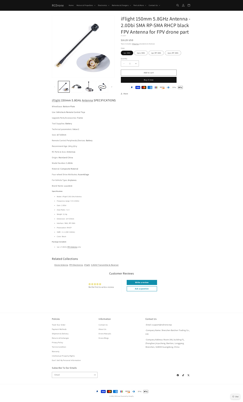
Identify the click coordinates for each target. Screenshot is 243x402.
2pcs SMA (141, 53)
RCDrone (117, 396)
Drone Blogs (104, 338)
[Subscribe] (94, 375)
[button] (85, 5)
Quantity (124, 59)
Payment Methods (59, 329)
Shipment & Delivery (60, 333)
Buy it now (149, 80)
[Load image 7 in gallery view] (102, 87)
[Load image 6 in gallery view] (89, 87)
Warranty (55, 351)
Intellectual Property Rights (63, 356)
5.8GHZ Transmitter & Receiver (105, 265)
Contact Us (103, 325)
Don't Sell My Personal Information (66, 360)
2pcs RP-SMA (173, 53)
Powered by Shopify (127, 396)
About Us (102, 329)
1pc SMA (127, 53)
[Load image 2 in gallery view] (76, 87)
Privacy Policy (57, 342)
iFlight (56, 100)
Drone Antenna (61, 265)
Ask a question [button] (142, 288)
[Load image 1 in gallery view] (64, 87)
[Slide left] (54, 87)
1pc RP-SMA (156, 53)
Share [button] (125, 94)
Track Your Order (59, 325)
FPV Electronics (76, 265)
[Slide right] (112, 87)
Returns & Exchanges (60, 338)
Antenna (87, 100)
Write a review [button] (141, 282)
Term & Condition (59, 347)
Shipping (135, 44)
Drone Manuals (105, 333)
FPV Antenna (72, 247)
